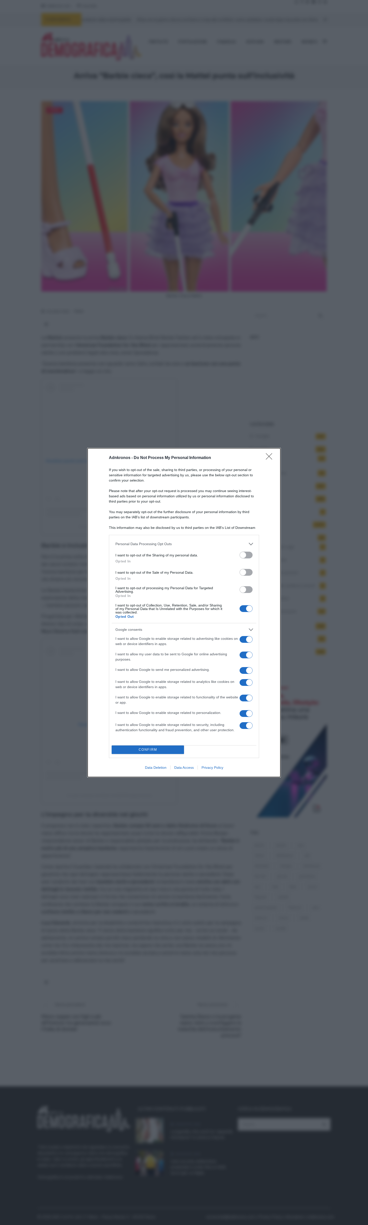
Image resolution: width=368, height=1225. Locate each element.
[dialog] (184, 612)
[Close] (270, 458)
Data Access (184, 767)
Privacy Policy (212, 767)
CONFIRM (148, 749)
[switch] (246, 555)
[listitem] (184, 544)
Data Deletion (155, 767)
